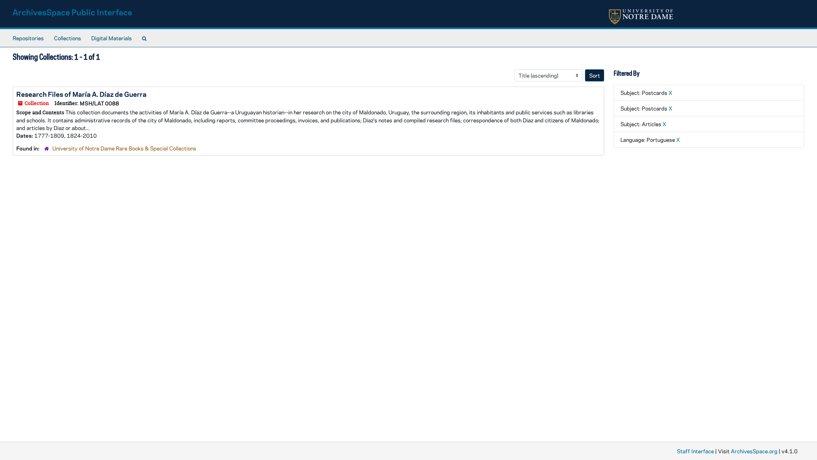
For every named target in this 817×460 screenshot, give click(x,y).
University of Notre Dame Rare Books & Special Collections (124, 148)
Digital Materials (111, 38)
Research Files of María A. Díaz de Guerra (81, 93)
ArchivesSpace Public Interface (72, 12)
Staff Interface (695, 451)
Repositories (28, 38)
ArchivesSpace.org (754, 451)
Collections (67, 38)
